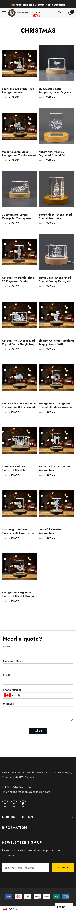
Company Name (13, 661)
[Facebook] (5, 803)
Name (7, 646)
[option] (38, 4)
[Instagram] (14, 803)
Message (8, 704)
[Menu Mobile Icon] (4, 13)
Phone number (12, 690)
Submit (38, 731)
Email (6, 675)
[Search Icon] (59, 13)
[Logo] (24, 13)
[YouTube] (23, 803)
